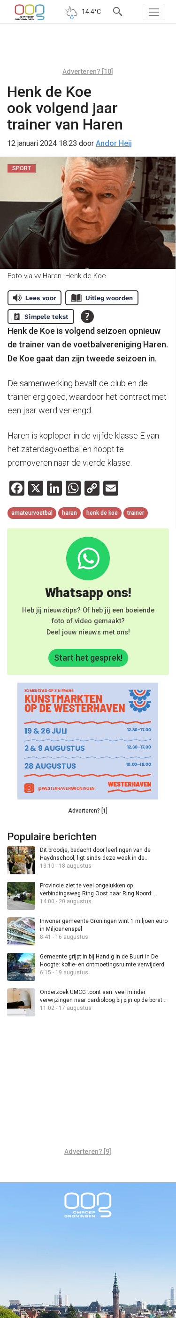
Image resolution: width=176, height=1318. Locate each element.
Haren (69, 513)
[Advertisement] (87, 49)
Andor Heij (114, 143)
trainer (135, 513)
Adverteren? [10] (87, 71)
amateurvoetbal (32, 513)
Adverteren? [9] (87, 1151)
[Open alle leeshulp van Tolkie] (87, 316)
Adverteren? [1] (87, 810)
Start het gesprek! (88, 658)
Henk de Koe (102, 513)
